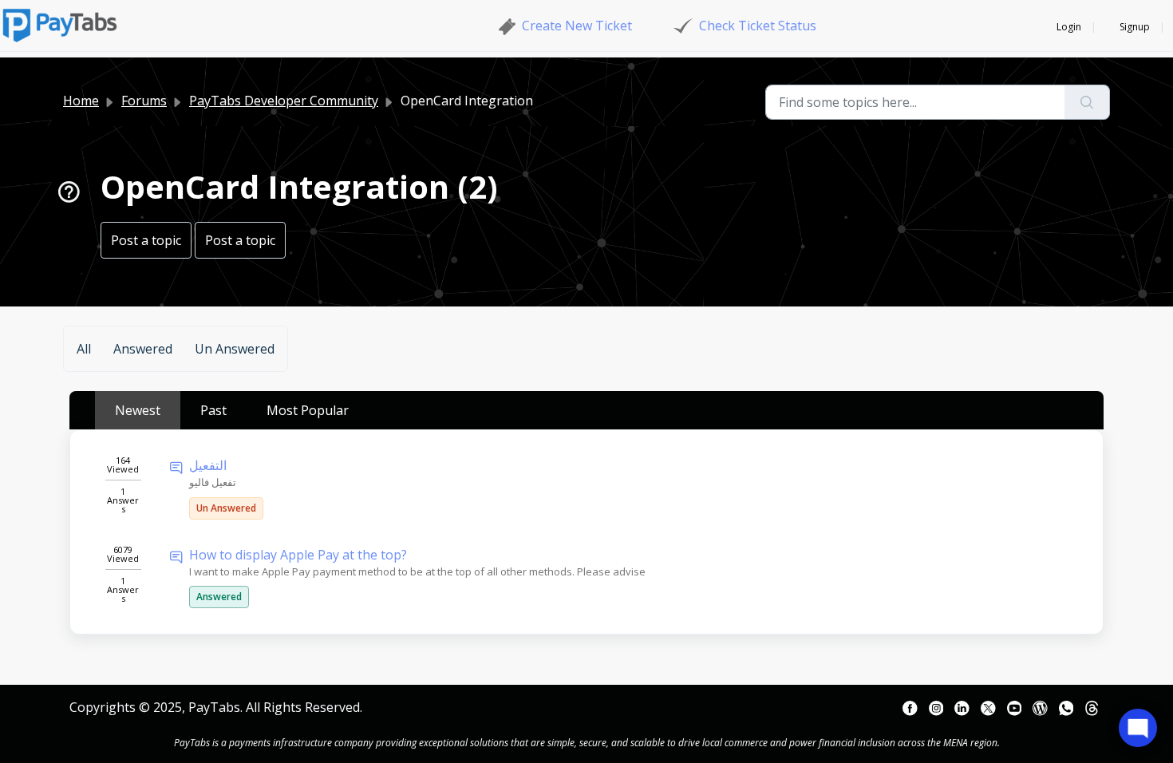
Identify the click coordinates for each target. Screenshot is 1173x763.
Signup (1135, 27)
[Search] (1087, 102)
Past (213, 410)
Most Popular (308, 410)
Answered (142, 349)
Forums (144, 100)
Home (81, 100)
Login (1068, 27)
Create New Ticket (577, 25)
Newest (137, 410)
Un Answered (234, 349)
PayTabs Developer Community (283, 100)
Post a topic (146, 240)
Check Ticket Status (757, 25)
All (84, 349)
